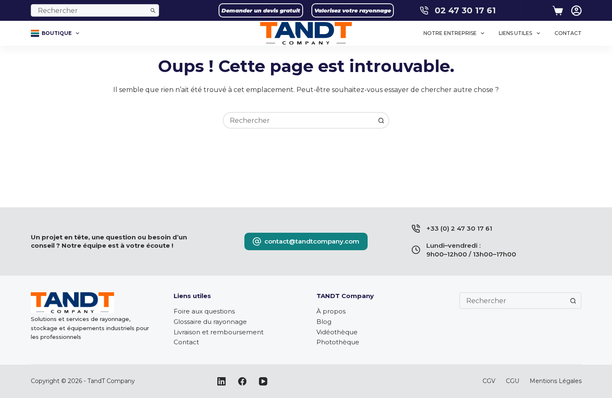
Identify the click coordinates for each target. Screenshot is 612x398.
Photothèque (337, 342)
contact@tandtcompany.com (311, 241)
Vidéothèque (337, 332)
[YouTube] (263, 381)
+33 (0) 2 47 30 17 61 (459, 228)
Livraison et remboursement (219, 332)
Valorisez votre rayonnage (352, 10)
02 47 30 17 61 (465, 10)
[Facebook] (242, 381)
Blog (323, 322)
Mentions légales (556, 381)
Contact (186, 342)
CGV (489, 381)
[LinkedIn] (221, 381)
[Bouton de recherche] (152, 10)
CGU (512, 381)
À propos (331, 311)
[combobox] (90, 10)
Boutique (57, 33)
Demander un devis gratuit (260, 10)
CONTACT (568, 33)
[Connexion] (576, 10)
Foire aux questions (204, 311)
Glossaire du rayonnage (210, 322)
